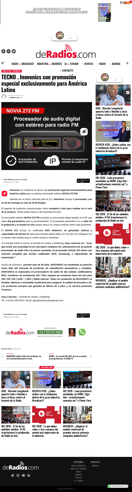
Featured (17, 349)
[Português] (125, 3)
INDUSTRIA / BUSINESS (78, 468)
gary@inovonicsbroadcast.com (48, 300)
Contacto (95, 462)
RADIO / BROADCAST (79, 465)
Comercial (95, 465)
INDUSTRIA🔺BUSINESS (49, 64)
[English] (121, 3)
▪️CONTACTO (66, 70)
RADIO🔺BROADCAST (23, 64)
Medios (78, 471)
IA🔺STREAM (71, 64)
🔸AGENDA (114, 64)
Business (78, 474)
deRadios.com (15, 97)
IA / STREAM (78, 480)
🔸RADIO (101, 64)
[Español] (128, 3)
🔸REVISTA (87, 64)
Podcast (78, 477)
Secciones (78, 462)
